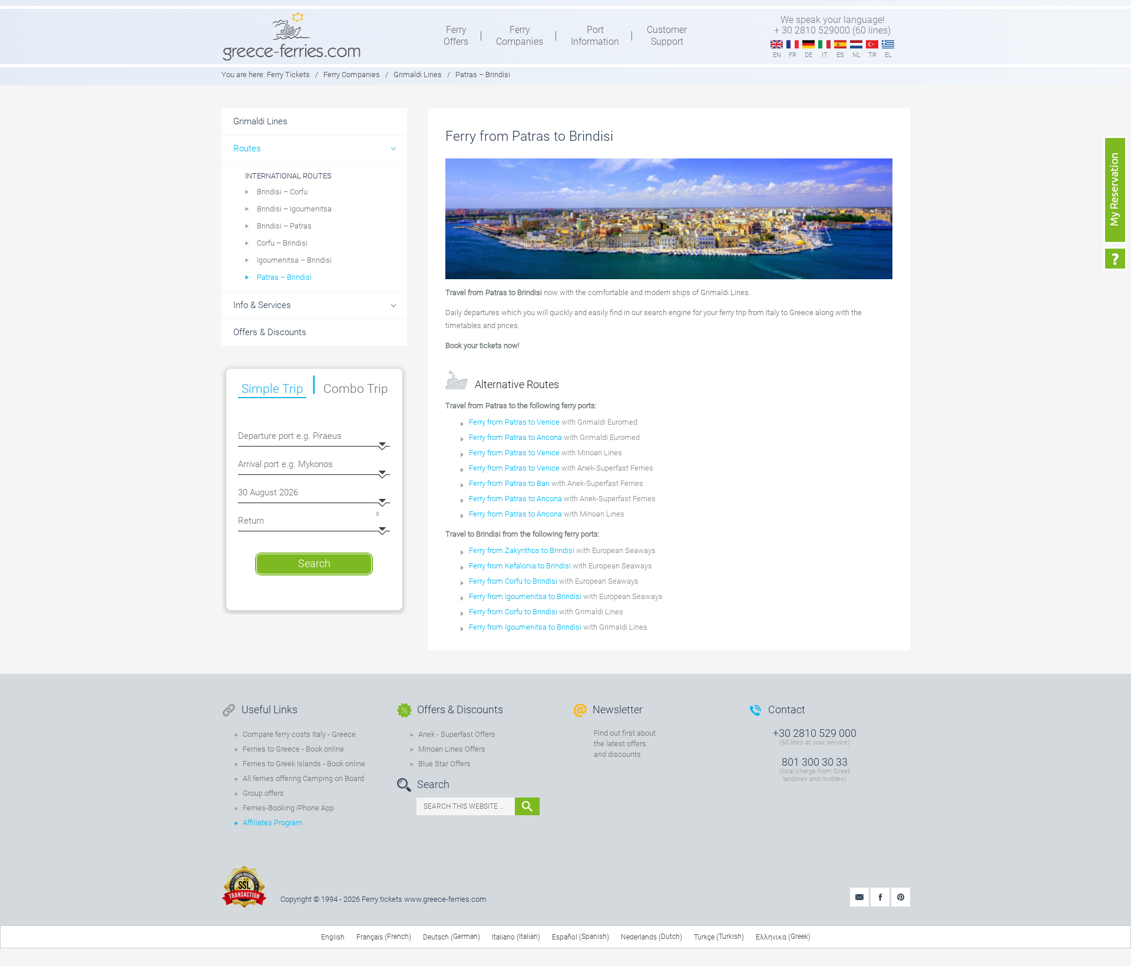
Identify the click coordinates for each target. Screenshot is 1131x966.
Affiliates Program (273, 822)
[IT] (824, 45)
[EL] (888, 45)
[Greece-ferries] (291, 36)
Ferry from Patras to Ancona (515, 437)
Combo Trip (355, 389)
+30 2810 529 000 (814, 733)
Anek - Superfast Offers (456, 734)
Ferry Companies (351, 74)
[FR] (793, 45)
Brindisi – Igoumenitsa (294, 208)
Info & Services (262, 305)
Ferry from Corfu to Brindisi (514, 581)
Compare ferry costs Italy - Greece (299, 734)
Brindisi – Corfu (282, 191)
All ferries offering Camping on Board (303, 778)
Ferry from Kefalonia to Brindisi (520, 565)
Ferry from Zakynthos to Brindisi (521, 550)
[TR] (872, 45)
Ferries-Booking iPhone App (288, 807)
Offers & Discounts (269, 332)
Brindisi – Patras (284, 225)
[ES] (840, 45)
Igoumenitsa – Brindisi (294, 260)
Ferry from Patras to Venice (514, 422)
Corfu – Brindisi (282, 243)
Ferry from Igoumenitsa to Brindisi (526, 596)
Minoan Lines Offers (451, 749)
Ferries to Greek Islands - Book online (304, 763)
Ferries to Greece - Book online (293, 749)
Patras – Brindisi (284, 277)
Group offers (263, 793)
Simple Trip (272, 389)
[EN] (777, 45)
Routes (247, 148)
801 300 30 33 (815, 762)
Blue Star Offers (444, 763)
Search (314, 563)
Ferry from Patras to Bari (509, 483)
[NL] (856, 45)
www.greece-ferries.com (445, 899)
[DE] (808, 45)
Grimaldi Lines (417, 74)
